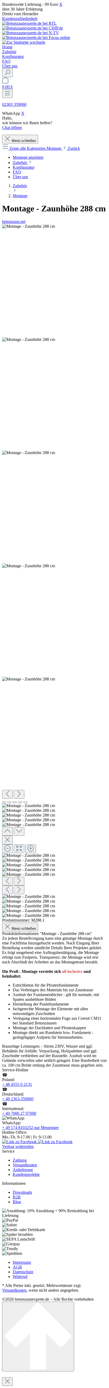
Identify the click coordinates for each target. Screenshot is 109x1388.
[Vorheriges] (7, 794)
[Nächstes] (19, 794)
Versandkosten (25, 1165)
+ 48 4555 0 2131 (17, 1084)
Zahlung (20, 1160)
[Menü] (7, 93)
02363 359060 (14, 104)
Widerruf (20, 1276)
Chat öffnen (12, 127)
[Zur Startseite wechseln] (23, 42)
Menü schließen (24, 141)
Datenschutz (23, 1272)
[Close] (7, 840)
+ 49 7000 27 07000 (19, 1113)
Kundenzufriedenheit (19, 18)
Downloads (22, 1192)
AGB (17, 1267)
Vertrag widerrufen (18, 1146)
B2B (17, 1197)
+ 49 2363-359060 (17, 1099)
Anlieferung (23, 1169)
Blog (17, 1202)
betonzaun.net (13, 221)
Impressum (22, 1262)
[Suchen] (7, 72)
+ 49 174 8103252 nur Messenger (30, 1127)
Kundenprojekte (26, 1174)
